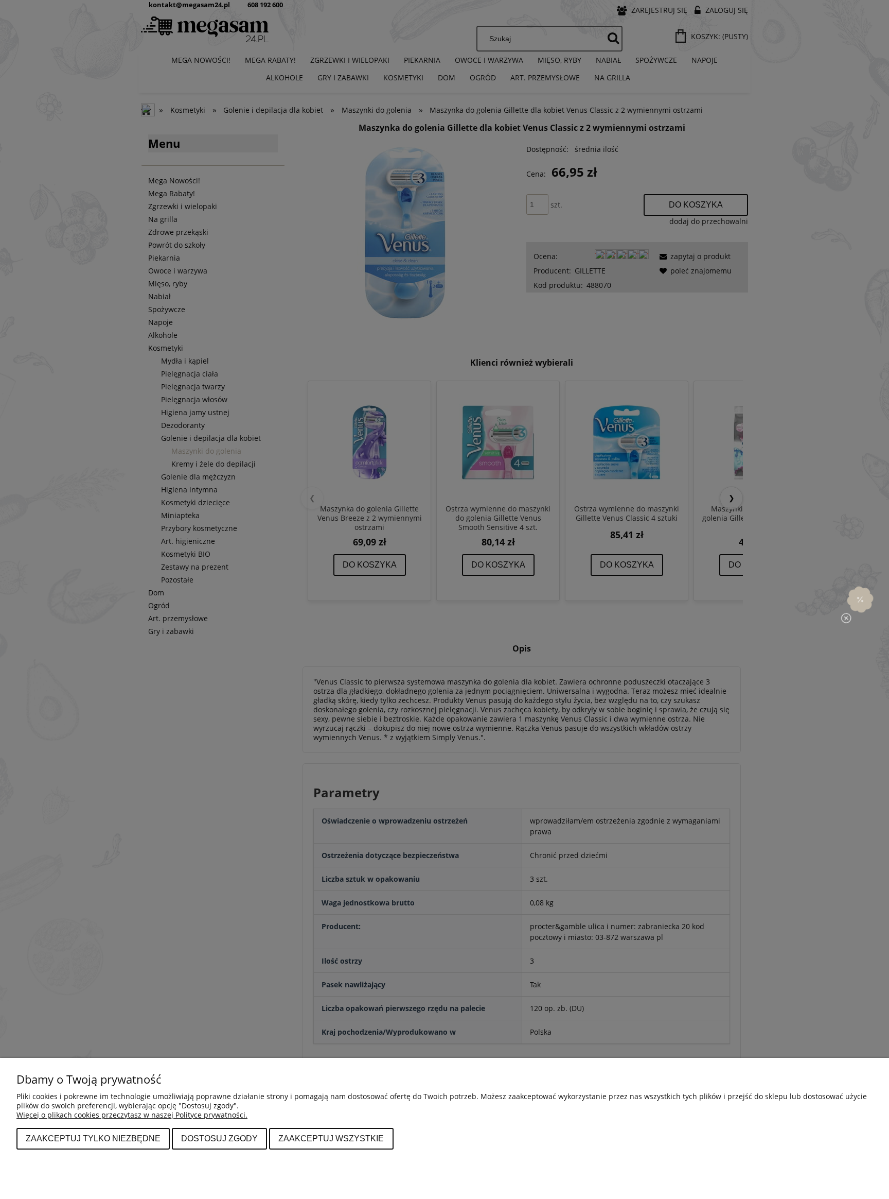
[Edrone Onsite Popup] (444, 599)
